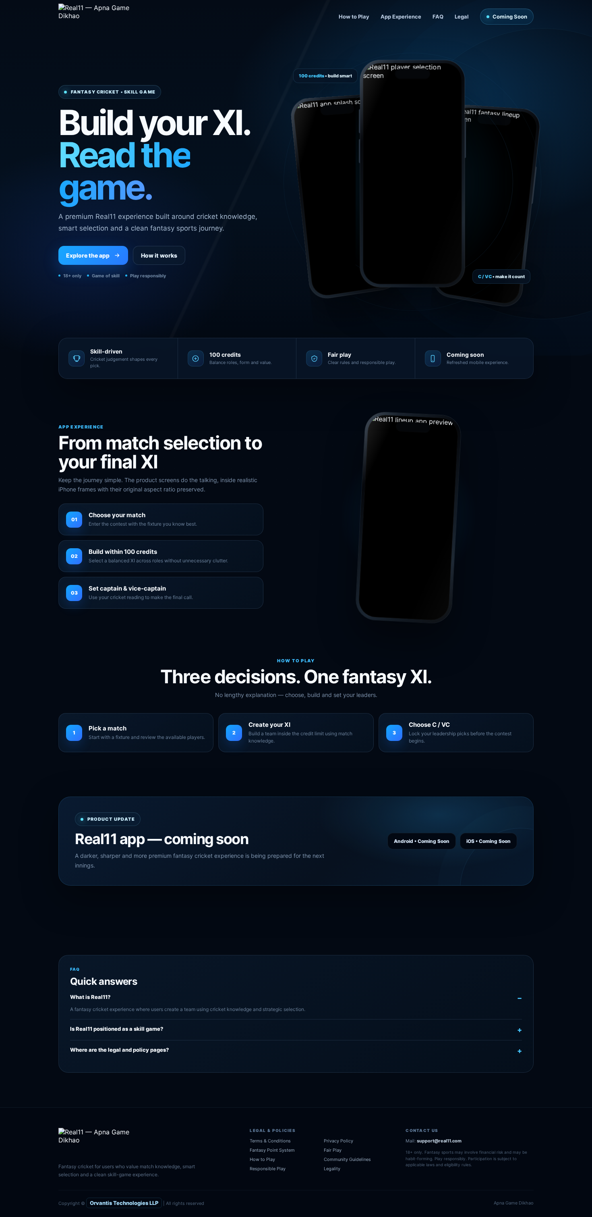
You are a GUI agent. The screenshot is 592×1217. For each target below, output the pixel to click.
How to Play (354, 16)
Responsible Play (268, 1168)
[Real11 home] (99, 16)
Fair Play (333, 1150)
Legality (332, 1168)
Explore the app (88, 255)
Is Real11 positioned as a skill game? (117, 1029)
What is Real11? (90, 997)
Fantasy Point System (272, 1150)
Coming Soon (510, 16)
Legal (462, 16)
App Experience (401, 16)
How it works (159, 255)
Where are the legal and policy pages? (119, 1049)
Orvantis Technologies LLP (124, 1203)
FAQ (438, 16)
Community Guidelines (347, 1159)
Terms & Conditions (270, 1141)
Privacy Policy (338, 1141)
